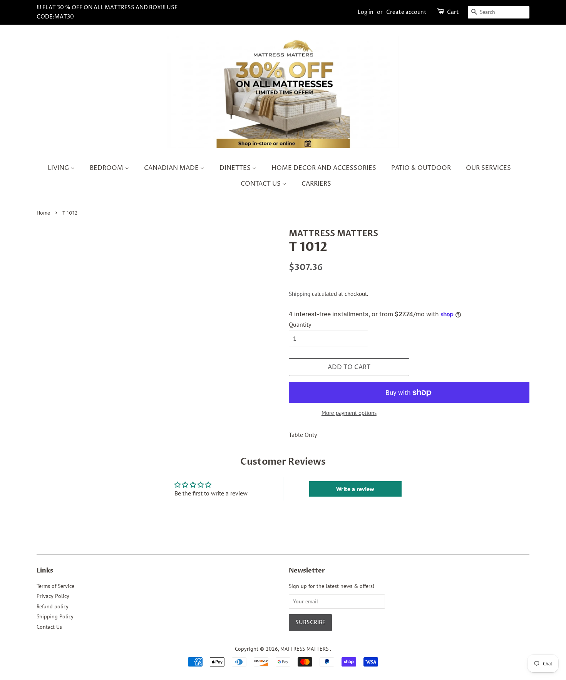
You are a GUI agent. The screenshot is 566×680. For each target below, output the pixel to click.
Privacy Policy (53, 596)
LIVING (59, 168)
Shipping (299, 293)
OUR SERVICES (488, 168)
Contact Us (49, 626)
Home (43, 213)
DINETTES (235, 168)
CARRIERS (316, 184)
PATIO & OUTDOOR (421, 168)
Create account (406, 12)
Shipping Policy (55, 616)
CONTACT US (261, 184)
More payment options (349, 412)
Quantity (300, 324)
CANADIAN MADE (172, 168)
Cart (453, 12)
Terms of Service (55, 586)
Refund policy (53, 606)
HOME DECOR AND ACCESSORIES (323, 168)
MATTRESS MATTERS (305, 648)
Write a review (355, 489)
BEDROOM (107, 168)
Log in (365, 12)
